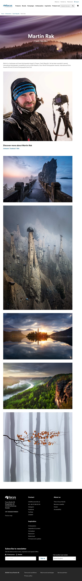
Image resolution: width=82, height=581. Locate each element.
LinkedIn (30, 514)
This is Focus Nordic (59, 502)
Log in (77, 1)
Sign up (43, 558)
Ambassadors (39, 6)
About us (57, 1)
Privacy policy (28, 576)
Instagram (6, 148)
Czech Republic (16, 13)
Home (2, 13)
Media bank (31, 536)
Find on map (8, 515)
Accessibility (57, 509)
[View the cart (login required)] (78, 6)
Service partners (62, 572)
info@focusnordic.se (34, 502)
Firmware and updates (34, 539)
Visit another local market (60, 555)
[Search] (73, 6)
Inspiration (48, 6)
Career (56, 507)
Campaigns (30, 6)
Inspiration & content (34, 528)
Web (17, 148)
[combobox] (67, 6)
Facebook (13, 148)
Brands (24, 6)
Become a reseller (59, 504)
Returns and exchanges (47, 572)
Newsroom (70, 1)
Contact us (63, 1)
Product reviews (57, 6)
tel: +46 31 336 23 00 (34, 504)
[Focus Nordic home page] (7, 6)
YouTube (30, 512)
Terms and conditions (30, 572)
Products (18, 6)
